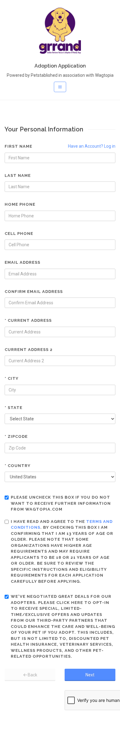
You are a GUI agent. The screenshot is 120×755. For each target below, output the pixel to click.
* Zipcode (16, 436)
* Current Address (28, 320)
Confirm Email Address (34, 291)
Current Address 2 (29, 349)
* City (11, 378)
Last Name (18, 175)
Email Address (22, 262)
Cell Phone (19, 233)
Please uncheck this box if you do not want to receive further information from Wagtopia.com (61, 503)
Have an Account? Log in (91, 146)
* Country (17, 465)
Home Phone (20, 204)
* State (13, 407)
